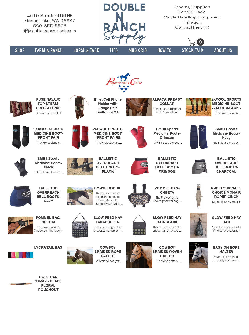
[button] (49, 50)
